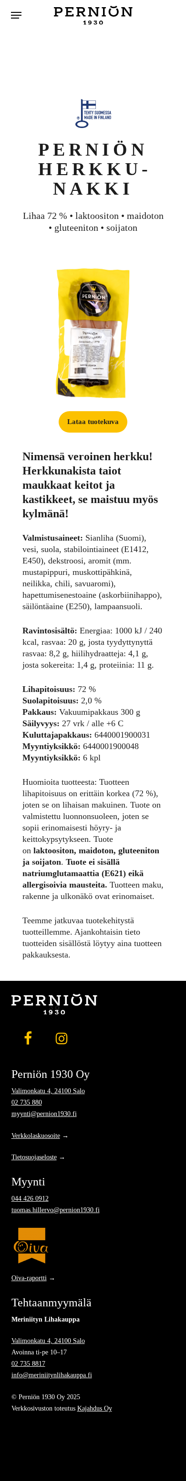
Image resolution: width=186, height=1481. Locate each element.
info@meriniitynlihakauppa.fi (51, 1375)
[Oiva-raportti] (93, 1245)
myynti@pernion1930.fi (44, 1113)
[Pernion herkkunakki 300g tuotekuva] (93, 333)
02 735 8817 (28, 1363)
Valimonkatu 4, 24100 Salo (48, 1091)
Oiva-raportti (29, 1278)
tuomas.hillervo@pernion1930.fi (55, 1210)
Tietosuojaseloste (34, 1157)
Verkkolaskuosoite (35, 1135)
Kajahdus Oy (94, 1408)
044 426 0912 (30, 1198)
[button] (16, 15)
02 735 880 (26, 1102)
